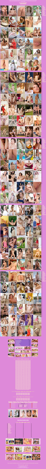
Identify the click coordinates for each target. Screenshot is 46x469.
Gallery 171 (22, 374)
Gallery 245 (27, 380)
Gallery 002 (19, 360)
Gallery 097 (16, 368)
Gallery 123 (22, 370)
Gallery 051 (22, 364)
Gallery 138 (29, 371)
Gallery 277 (16, 383)
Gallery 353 (25, 389)
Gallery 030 (29, 362)
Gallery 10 (24, 393)
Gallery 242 (19, 380)
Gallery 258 (29, 381)
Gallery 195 (22, 376)
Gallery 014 (19, 361)
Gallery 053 (27, 364)
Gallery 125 (27, 370)
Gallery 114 (29, 369)
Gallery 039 (22, 363)
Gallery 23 (26, 394)
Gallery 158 (19, 373)
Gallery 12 (29, 393)
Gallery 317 (27, 386)
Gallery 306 (29, 385)
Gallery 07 (17, 393)
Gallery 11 (26, 393)
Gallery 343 (29, 388)
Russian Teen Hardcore (18, 342)
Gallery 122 (19, 370)
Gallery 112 (24, 369)
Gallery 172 (24, 374)
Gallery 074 (19, 366)
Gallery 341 (24, 388)
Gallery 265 (16, 382)
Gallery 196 (24, 376)
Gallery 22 (24, 394)
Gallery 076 (24, 366)
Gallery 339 (19, 388)
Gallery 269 (27, 382)
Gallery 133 (16, 371)
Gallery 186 (29, 375)
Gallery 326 (16, 387)
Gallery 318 (29, 386)
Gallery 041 (27, 363)
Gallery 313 (16, 386)
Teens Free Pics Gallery (18, 340)
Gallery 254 (19, 381)
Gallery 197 (27, 376)
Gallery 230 (19, 379)
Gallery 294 (29, 384)
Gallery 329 (24, 387)
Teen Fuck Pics (20, 405)
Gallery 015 (22, 361)
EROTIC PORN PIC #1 (13, 403)
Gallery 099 (22, 368)
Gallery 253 (16, 381)
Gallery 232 (24, 379)
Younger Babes (25, 406)
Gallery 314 (19, 386)
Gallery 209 (27, 377)
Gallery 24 (29, 394)
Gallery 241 (16, 380)
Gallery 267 (22, 382)
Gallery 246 (29, 380)
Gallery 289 (16, 384)
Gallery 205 (16, 377)
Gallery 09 (22, 393)
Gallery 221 (27, 378)
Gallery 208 (24, 377)
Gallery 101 (27, 368)
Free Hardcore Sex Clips (18, 345)
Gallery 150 (29, 372)
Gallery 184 (24, 375)
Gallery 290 (19, 384)
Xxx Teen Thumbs (25, 405)
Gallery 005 (27, 360)
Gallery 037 (16, 363)
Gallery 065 (27, 365)
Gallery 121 (16, 370)
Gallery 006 (29, 360)
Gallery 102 (29, 368)
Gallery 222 (29, 378)
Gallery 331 (29, 387)
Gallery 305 (27, 385)
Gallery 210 (29, 377)
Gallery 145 (16, 372)
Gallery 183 (22, 375)
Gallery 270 (29, 382)
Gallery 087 (22, 367)
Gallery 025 (16, 362)
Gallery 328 (22, 387)
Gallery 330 (27, 387)
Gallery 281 (27, 383)
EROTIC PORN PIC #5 (35, 403)
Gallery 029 (27, 362)
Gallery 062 (19, 365)
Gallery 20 (19, 394)
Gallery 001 (16, 360)
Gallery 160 (24, 373)
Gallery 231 (22, 379)
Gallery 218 (19, 378)
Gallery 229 (16, 379)
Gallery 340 (22, 388)
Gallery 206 (19, 377)
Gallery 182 (19, 375)
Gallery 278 (19, 383)
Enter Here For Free (23, 402)
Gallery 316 (24, 386)
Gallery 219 (22, 378)
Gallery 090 (29, 367)
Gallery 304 (24, 385)
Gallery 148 (24, 372)
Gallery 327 (19, 387)
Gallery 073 (16, 366)
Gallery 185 (27, 375)
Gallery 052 (24, 364)
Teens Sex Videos (20, 406)
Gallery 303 (22, 385)
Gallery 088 (24, 367)
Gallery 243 (22, 380)
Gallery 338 (16, 388)
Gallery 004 (24, 360)
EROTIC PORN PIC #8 (35, 407)
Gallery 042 (29, 363)
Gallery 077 (27, 366)
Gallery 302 (19, 385)
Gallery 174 (29, 374)
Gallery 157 (16, 373)
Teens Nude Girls (17, 343)
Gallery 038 (19, 363)
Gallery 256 (24, 381)
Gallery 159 (22, 373)
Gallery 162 (29, 373)
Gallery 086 (19, 367)
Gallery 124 (24, 370)
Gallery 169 (16, 374)
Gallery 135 (22, 371)
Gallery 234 (29, 379)
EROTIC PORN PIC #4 (13, 407)
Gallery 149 (27, 372)
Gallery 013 (16, 361)
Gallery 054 (29, 364)
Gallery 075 (22, 366)
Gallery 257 (27, 381)
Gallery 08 (19, 393)
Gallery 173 (27, 374)
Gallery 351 (20, 389)
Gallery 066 (29, 365)
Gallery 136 (24, 371)
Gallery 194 (19, 376)
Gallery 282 (29, 383)
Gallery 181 (16, 375)
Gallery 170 (19, 374)
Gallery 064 (24, 365)
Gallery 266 (19, 382)
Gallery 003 (22, 360)
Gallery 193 (16, 376)
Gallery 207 (22, 377)
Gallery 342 (27, 388)
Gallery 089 (27, 367)
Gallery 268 (24, 382)
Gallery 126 (29, 370)
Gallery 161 (27, 373)
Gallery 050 (19, 364)
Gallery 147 (22, 372)
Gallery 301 (16, 385)
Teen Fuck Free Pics (18, 341)
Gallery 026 (19, 362)
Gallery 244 (24, 380)
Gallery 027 (22, 362)
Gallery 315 (22, 386)
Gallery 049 (16, 364)
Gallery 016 (24, 361)
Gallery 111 (22, 369)
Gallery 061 (16, 365)
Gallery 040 (24, 363)
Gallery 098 (19, 368)
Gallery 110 (19, 369)
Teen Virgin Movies (18, 344)
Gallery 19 (17, 394)
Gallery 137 (27, 371)
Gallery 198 (29, 376)
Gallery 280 (24, 383)
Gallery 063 (22, 365)
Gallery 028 (24, 362)
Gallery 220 (24, 378)
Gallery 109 (16, 369)
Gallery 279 (22, 383)
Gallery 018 (29, 361)
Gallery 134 (19, 371)
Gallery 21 (22, 394)
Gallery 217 (16, 378)
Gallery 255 (22, 381)
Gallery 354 (28, 389)
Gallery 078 (29, 366)
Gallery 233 (27, 379)
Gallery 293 (27, 384)
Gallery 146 (19, 372)
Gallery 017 (27, 361)
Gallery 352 (23, 389)
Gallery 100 (24, 368)
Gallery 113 (27, 369)
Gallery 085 (16, 367)
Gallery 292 (24, 384)
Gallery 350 (18, 389)
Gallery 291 (22, 384)
